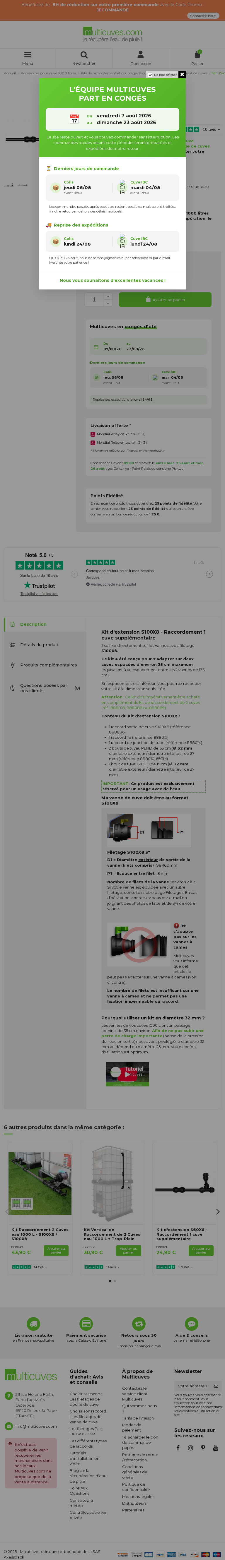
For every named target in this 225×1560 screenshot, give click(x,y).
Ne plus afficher (165, 75)
